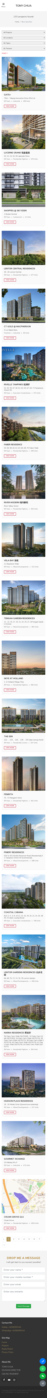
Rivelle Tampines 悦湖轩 (17, 384)
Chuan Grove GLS (14, 1217)
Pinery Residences (14, 852)
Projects (5, 1345)
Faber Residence (13, 444)
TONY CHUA (24, 6)
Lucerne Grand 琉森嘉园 (17, 152)
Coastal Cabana (13, 912)
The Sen (8, 736)
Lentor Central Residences (19, 268)
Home (17, 22)
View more (10, 106)
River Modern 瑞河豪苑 (16, 502)
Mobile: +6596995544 (11, 1327)
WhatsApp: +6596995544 (13, 1330)
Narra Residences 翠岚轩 (17, 1032)
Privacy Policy (7, 1352)
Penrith (8, 794)
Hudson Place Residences (18, 1101)
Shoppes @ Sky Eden (15, 210)
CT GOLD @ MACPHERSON (17, 326)
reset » (5, 53)
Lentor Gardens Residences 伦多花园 (23, 973)
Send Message (24, 1306)
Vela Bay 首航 (11, 560)
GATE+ (7, 94)
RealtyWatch (7, 1349)
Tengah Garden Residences (19, 618)
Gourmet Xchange (14, 1159)
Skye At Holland (13, 678)
